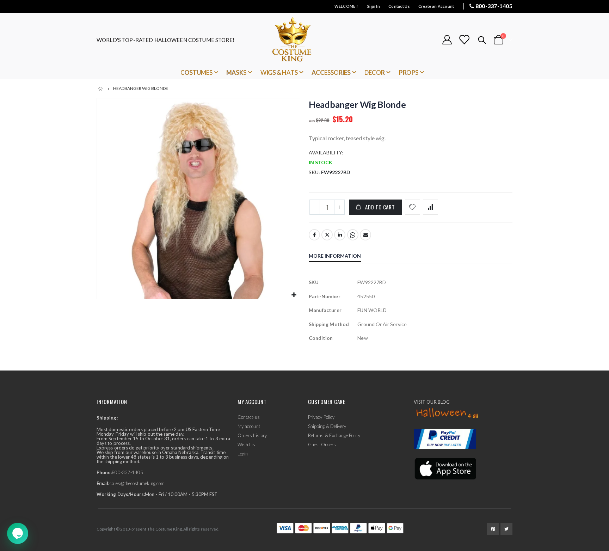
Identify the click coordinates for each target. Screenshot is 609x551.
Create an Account (436, 6)
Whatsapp (352, 234)
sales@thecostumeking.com (137, 483)
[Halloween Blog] (447, 413)
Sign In (373, 6)
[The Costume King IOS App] (445, 468)
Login (243, 454)
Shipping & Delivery (327, 426)
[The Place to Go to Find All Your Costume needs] (304, 40)
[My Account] (447, 39)
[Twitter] (506, 529)
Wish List (247, 444)
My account (249, 426)
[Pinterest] (493, 529)
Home (100, 88)
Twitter (327, 234)
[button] (294, 295)
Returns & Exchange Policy (334, 435)
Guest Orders (322, 444)
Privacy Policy (321, 417)
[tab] (340, 256)
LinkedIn (339, 234)
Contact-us (249, 417)
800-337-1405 (493, 5)
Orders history (252, 435)
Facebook (314, 234)
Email (365, 234)
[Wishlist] (464, 39)
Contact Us (399, 6)
